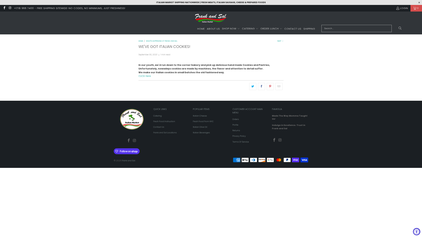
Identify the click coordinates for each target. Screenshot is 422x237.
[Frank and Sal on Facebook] (4, 8)
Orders (235, 119)
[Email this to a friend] (279, 86)
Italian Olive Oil (200, 127)
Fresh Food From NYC (203, 121)
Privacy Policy (239, 136)
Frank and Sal (129, 160)
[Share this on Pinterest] (270, 86)
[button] (231, 29)
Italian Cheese (200, 115)
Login (404, 8)
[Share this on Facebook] (261, 86)
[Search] (400, 28)
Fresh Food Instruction (164, 121)
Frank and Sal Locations (165, 132)
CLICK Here (144, 76)
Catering (157, 115)
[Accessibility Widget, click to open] (416, 231)
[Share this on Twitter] (252, 86)
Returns (236, 130)
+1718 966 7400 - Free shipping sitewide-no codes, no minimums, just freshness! (69, 8)
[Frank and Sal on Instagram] (10, 8)
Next (279, 41)
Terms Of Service (240, 141)
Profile (235, 124)
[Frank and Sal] (211, 19)
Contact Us (158, 127)
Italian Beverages (201, 132)
